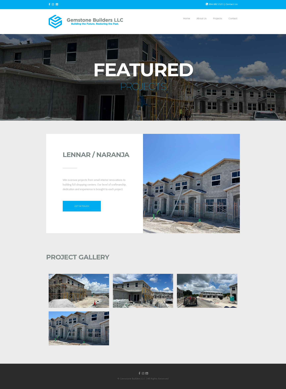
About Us (201, 18)
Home (186, 18)
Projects (217, 18)
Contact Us (231, 4)
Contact (233, 18)
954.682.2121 (216, 4)
